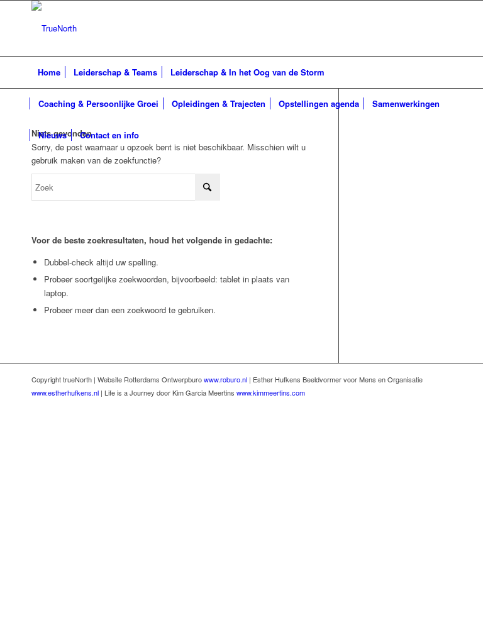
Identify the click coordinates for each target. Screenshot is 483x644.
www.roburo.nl (225, 379)
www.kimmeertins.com (270, 392)
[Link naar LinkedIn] (423, 28)
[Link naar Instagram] (442, 28)
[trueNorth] (54, 28)
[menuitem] (49, 72)
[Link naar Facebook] (404, 28)
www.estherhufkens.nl (65, 392)
